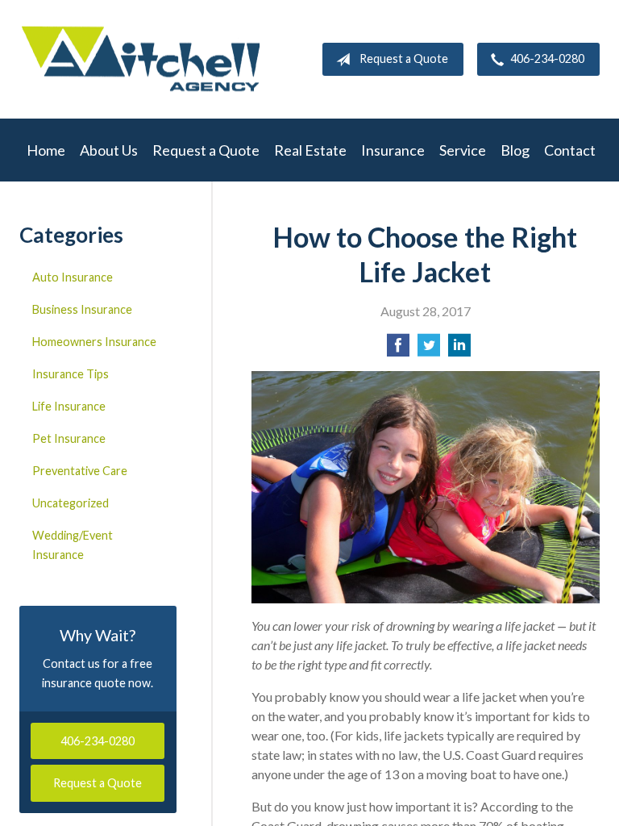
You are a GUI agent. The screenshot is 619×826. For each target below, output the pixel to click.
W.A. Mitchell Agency (140, 59)
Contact (570, 150)
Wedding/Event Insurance (72, 544)
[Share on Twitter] (429, 349)
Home (46, 150)
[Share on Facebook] (398, 349)
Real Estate (310, 150)
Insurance (393, 150)
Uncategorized (70, 503)
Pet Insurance (69, 438)
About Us (109, 150)
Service (462, 150)
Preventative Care (79, 471)
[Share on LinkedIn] (459, 349)
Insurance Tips (70, 374)
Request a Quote (403, 58)
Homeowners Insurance (94, 341)
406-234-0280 (547, 58)
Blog (515, 150)
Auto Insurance (72, 277)
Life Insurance (69, 406)
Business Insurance (82, 309)
